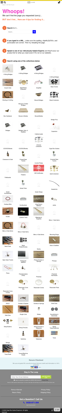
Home (3, 5)
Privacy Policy (45, 380)
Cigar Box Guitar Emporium (14, 410)
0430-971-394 (32, 402)
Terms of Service (16, 389)
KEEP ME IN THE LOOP (46, 376)
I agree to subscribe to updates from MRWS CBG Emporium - (31, 380)
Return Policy (16, 392)
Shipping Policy (46, 392)
